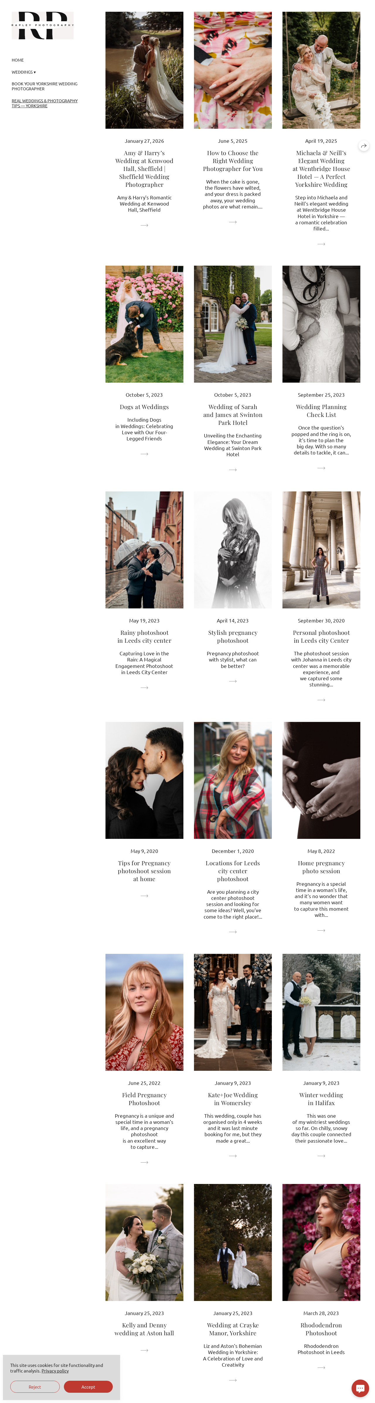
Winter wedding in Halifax (321, 1099)
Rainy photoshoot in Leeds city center (144, 636)
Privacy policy (55, 1370)
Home (18, 59)
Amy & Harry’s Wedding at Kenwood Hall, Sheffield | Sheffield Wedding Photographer (144, 168)
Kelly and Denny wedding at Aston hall (144, 1329)
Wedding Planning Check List (321, 410)
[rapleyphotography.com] (43, 25)
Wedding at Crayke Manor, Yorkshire (233, 1329)
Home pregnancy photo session (321, 867)
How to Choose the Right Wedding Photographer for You (233, 160)
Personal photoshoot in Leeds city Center (321, 636)
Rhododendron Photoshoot (321, 1329)
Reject (35, 1387)
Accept (88, 1387)
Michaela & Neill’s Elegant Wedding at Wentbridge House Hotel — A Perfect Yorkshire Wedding (321, 168)
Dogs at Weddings (144, 406)
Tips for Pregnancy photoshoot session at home (144, 871)
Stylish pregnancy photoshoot (233, 636)
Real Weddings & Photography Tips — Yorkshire (45, 103)
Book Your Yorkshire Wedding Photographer (44, 86)
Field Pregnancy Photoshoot (144, 1099)
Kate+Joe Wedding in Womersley (233, 1099)
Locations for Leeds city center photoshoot (233, 871)
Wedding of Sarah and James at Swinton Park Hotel (232, 414)
